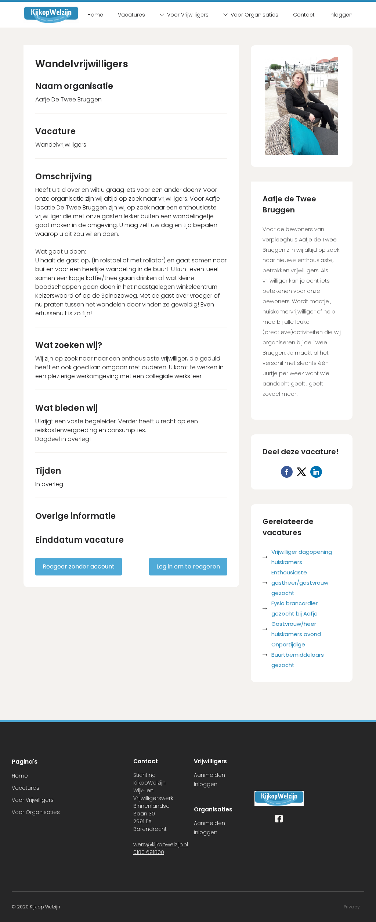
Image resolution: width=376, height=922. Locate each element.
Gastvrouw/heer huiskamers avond (296, 629)
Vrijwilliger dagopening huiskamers (301, 557)
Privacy (352, 907)
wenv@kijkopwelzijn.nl (160, 844)
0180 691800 (148, 852)
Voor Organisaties (254, 14)
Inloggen (340, 14)
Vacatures (131, 14)
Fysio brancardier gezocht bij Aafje (294, 608)
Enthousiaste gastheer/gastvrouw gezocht (299, 582)
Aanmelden (209, 775)
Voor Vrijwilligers (188, 14)
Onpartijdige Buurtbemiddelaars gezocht (297, 655)
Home (95, 14)
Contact (304, 14)
